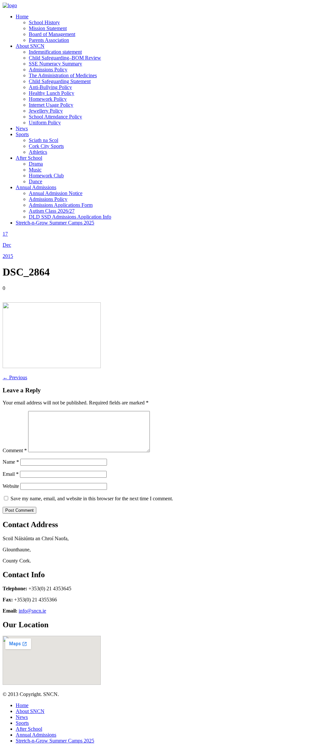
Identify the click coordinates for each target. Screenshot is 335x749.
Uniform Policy (45, 122)
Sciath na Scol (43, 140)
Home (22, 16)
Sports (22, 134)
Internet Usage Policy (51, 105)
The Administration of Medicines (63, 75)
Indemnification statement (55, 52)
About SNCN (30, 46)
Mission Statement (48, 28)
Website (11, 486)
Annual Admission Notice (55, 193)
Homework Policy (48, 99)
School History (44, 22)
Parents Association (49, 40)
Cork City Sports (46, 146)
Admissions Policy (48, 69)
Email (11, 474)
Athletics (38, 152)
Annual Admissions (36, 187)
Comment (15, 450)
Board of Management (52, 34)
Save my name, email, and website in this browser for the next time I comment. (91, 498)
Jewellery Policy (46, 111)
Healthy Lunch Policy (51, 93)
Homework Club (46, 175)
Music (35, 169)
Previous (15, 377)
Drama (36, 164)
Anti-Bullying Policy (50, 87)
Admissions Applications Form (61, 205)
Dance (35, 181)
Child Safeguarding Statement (60, 81)
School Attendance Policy (55, 116)
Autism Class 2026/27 (52, 211)
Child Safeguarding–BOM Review (65, 58)
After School (29, 158)
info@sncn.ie (32, 611)
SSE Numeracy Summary (55, 63)
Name (11, 462)
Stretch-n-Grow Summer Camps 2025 (55, 222)
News (22, 128)
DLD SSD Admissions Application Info (70, 217)
